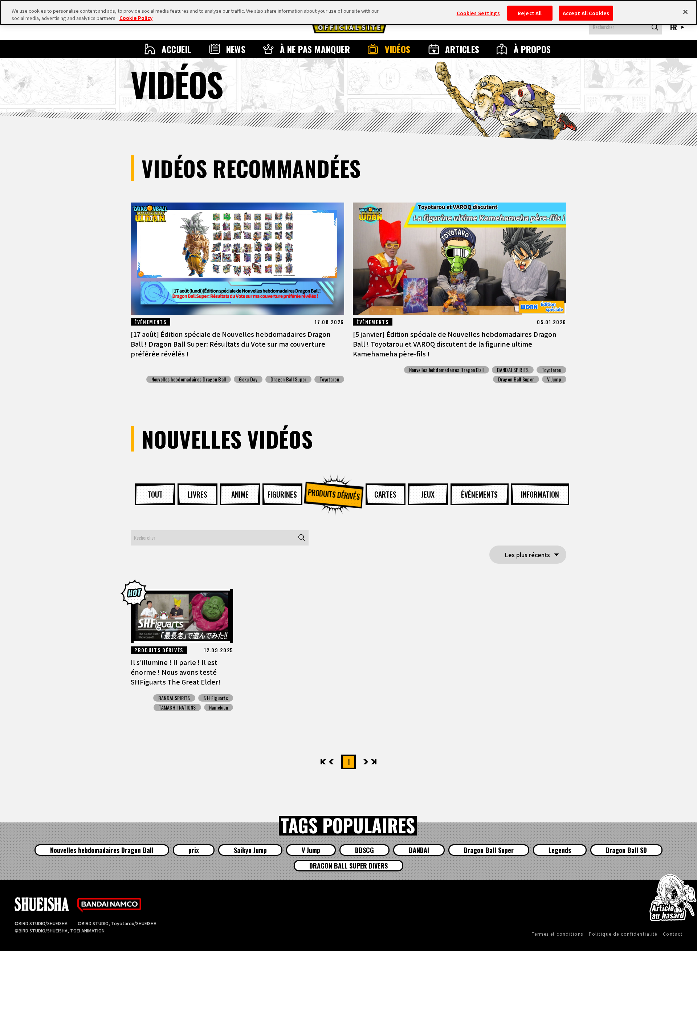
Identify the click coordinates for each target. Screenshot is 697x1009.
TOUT (155, 494)
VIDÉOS (398, 49)
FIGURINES (282, 494)
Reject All (530, 12)
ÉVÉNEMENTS (479, 494)
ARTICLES (462, 49)
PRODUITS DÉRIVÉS (333, 494)
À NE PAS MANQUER (315, 49)
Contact (672, 934)
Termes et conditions (557, 934)
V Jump (554, 379)
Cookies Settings (478, 12)
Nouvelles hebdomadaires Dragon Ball (188, 379)
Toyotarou (329, 379)
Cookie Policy (135, 18)
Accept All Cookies (586, 12)
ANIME (240, 494)
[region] (348, 12)
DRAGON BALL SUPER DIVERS (348, 865)
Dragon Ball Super (288, 379)
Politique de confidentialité (623, 934)
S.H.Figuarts (215, 698)
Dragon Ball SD (626, 850)
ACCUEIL (176, 49)
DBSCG (364, 850)
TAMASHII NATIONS (177, 707)
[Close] (685, 12)
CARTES (385, 494)
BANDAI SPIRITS (513, 369)
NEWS (236, 49)
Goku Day (248, 379)
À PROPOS (532, 49)
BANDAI (419, 850)
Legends (560, 850)
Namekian (218, 707)
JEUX (428, 494)
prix (193, 850)
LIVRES (197, 494)
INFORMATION (540, 494)
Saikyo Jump (250, 850)
